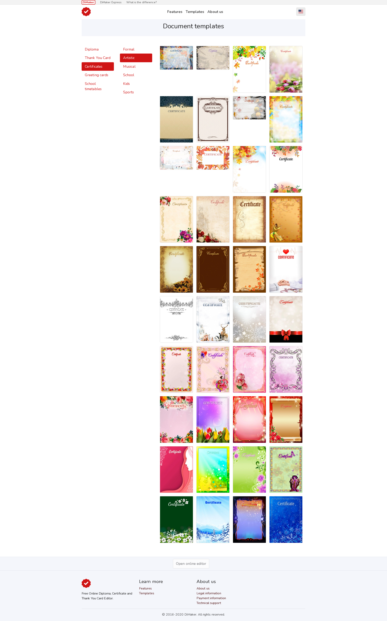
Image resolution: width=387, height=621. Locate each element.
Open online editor (191, 563)
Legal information (209, 593)
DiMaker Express (111, 2)
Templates (195, 11)
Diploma (92, 49)
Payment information (211, 598)
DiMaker (88, 2)
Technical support (209, 603)
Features (175, 11)
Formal (129, 49)
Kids (126, 83)
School (128, 75)
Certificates (93, 66)
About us (215, 11)
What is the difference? (141, 2)
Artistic (129, 57)
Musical (129, 66)
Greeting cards (96, 75)
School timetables (93, 86)
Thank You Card (97, 57)
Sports (128, 92)
